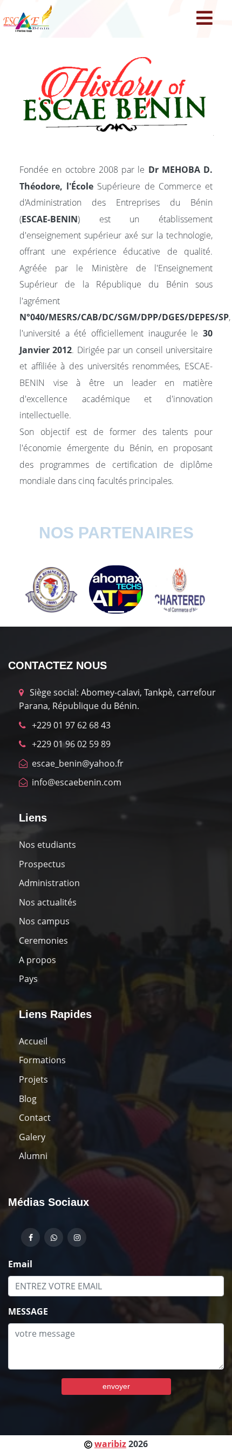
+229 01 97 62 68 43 (70, 725)
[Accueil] (27, 18)
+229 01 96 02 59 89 (70, 744)
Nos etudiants (47, 845)
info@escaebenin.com (75, 782)
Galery (32, 1137)
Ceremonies (43, 940)
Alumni (33, 1156)
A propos (37, 960)
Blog (28, 1099)
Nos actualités (48, 902)
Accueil (33, 1041)
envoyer (116, 1386)
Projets (33, 1079)
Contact (35, 1118)
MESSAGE (28, 1311)
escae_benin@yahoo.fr (77, 763)
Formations (42, 1060)
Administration (49, 883)
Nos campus (44, 921)
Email (20, 1264)
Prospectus (42, 864)
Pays (28, 979)
